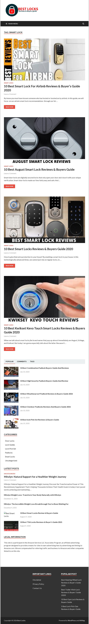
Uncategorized (11, 460)
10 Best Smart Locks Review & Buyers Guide (39, 513)
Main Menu (13, 24)
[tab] (9, 361)
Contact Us (37, 588)
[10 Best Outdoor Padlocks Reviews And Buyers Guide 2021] (11, 407)
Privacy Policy (38, 584)
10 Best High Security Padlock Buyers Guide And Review (44, 381)
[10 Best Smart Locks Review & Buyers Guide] (11, 513)
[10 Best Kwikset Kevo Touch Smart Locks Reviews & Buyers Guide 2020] (44, 300)
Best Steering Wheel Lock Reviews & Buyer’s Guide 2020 (71, 582)
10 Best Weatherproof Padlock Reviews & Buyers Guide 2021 (46, 394)
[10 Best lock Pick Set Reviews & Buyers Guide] (11, 420)
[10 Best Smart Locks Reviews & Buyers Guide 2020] (44, 221)
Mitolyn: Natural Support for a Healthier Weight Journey (35, 476)
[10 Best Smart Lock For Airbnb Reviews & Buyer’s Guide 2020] (44, 60)
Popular (9, 361)
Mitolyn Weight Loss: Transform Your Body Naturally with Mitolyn (32, 495)
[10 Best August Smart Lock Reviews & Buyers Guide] (44, 141)
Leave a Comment (10, 94)
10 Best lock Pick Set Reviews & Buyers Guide (39, 420)
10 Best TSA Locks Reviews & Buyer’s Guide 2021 (41, 522)
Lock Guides (10, 445)
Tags (32, 361)
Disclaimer (37, 580)
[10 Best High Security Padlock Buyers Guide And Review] (11, 381)
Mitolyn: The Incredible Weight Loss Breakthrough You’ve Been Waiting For (36, 504)
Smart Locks (8, 83)
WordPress (72, 620)
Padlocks (9, 453)
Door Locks (9, 441)
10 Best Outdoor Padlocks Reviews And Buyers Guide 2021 (45, 407)
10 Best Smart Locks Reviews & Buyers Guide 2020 (38, 249)
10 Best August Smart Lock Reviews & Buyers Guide (39, 169)
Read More (9, 107)
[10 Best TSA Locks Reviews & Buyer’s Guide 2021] (11, 522)
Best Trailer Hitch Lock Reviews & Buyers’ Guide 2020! (71, 592)
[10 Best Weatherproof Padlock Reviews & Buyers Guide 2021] (11, 394)
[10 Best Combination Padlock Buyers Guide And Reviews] (11, 368)
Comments (22, 361)
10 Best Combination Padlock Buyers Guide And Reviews (44, 368)
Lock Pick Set (10, 449)
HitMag (82, 620)
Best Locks (21, 620)
